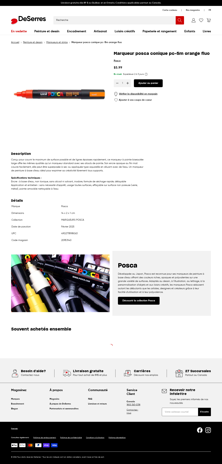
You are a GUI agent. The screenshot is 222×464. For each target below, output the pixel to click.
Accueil (15, 42)
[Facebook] (200, 430)
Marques (15, 399)
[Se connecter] (193, 20)
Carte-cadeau (170, 10)
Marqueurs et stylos (57, 42)
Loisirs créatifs (125, 31)
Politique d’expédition (117, 437)
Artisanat (100, 31)
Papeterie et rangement (160, 31)
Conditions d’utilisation (95, 437)
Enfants (189, 31)
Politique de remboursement (44, 437)
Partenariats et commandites (64, 409)
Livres (207, 31)
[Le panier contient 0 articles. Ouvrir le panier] (209, 20)
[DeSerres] (28, 20)
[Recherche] (180, 20)
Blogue (14, 409)
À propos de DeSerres (60, 404)
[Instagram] (208, 430)
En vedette (19, 31)
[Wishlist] (201, 20)
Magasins (54, 399)
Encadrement (76, 31)
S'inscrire (204, 412)
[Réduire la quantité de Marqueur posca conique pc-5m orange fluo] (117, 83)
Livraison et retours (97, 404)
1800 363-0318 (133, 405)
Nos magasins (193, 10)
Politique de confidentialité (71, 437)
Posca (117, 61)
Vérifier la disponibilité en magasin (138, 94)
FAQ (90, 399)
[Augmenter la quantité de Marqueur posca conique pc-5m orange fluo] (127, 83)
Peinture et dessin (46, 31)
